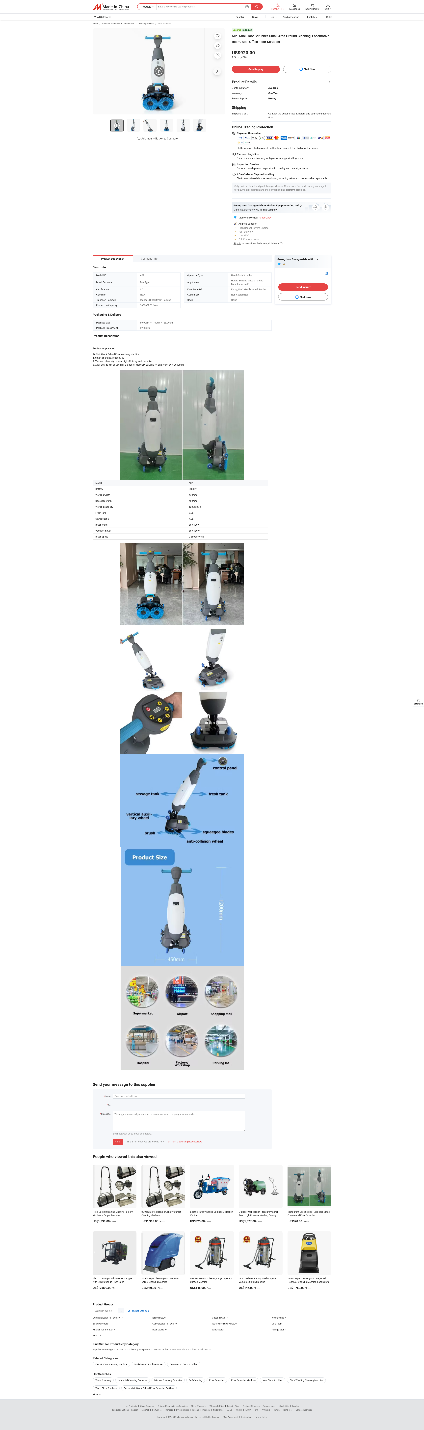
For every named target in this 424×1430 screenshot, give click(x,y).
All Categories (104, 17)
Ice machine (278, 1317)
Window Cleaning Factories (168, 1380)
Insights (295, 1406)
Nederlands (218, 1409)
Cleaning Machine (146, 23)
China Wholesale (198, 1406)
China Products (147, 1406)
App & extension (291, 17)
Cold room (277, 1323)
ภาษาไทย (266, 1409)
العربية (229, 1409)
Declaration (246, 1417)
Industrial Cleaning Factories (132, 1380)
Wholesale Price (217, 1406)
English (134, 1409)
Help (272, 17)
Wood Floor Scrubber (106, 1388)
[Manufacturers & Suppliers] (111, 6)
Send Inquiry (256, 69)
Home (95, 23)
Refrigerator (278, 1329)
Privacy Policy (261, 1417)
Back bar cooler (101, 1323)
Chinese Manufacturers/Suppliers (172, 1406)
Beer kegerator (159, 1329)
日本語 (248, 1409)
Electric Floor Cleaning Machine (111, 1364)
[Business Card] (326, 273)
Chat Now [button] (309, 69)
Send (117, 1141)
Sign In (237, 243)
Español (145, 1409)
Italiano (195, 1409)
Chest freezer (219, 1317)
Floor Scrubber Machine (243, 1380)
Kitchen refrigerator (103, 1329)
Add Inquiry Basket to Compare (159, 138)
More (96, 1394)
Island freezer (159, 1317)
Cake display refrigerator (165, 1323)
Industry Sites (233, 1406)
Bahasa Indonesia (304, 1409)
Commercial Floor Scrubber (184, 1364)
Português (156, 1409)
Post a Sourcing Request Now (185, 1141)
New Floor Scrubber (273, 1380)
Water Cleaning (103, 1380)
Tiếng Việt (287, 1409)
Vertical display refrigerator (107, 1317)
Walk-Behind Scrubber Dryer (148, 1364)
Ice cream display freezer (224, 1323)
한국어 (239, 1409)
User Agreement (230, 1417)
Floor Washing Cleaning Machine (306, 1380)
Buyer (255, 17)
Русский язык (182, 1409)
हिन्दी (256, 1409)
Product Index (269, 1406)
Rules (329, 17)
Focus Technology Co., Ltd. (190, 1417)
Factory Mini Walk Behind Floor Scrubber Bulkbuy (149, 1388)
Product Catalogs (139, 1310)
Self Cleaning (195, 1380)
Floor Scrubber (164, 23)
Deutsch (206, 1409)
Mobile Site (284, 1406)
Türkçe (277, 1409)
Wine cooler (218, 1329)
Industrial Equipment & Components (118, 23)
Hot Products (131, 1406)
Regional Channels (251, 1406)
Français (169, 1409)
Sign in (327, 8)
